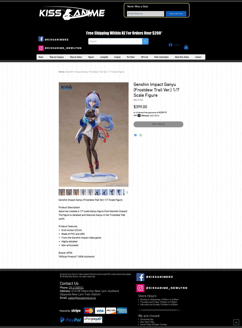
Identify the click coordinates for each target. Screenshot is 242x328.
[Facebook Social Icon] (40, 38)
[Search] (145, 41)
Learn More (154, 115)
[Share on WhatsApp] (140, 135)
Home (61, 72)
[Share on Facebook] (135, 135)
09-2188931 (76, 287)
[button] (186, 46)
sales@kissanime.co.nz (82, 298)
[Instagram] (41, 48)
